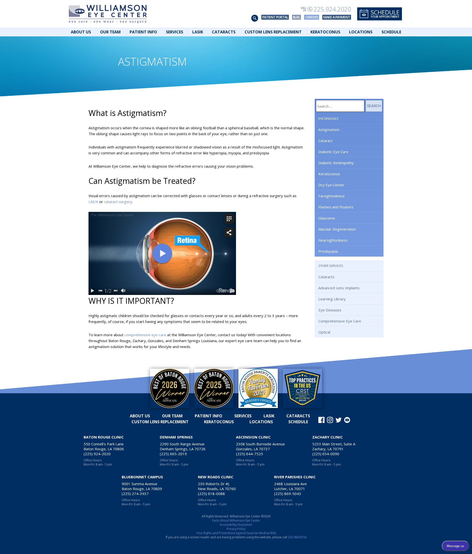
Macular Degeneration (337, 229)
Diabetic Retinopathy (336, 162)
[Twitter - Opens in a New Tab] (338, 420)
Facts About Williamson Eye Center (236, 520)
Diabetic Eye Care (333, 151)
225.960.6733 (297, 537)
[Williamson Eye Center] (108, 14)
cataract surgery (118, 201)
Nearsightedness (333, 240)
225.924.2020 (332, 9)
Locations (360, 32)
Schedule (391, 32)
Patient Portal (275, 17)
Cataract (325, 140)
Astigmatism (328, 129)
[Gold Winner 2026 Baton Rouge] (170, 388)
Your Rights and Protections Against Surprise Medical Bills (236, 533)
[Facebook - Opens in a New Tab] (321, 420)
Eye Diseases (328, 118)
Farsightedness (331, 195)
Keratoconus (325, 32)
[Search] (254, 18)
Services (174, 32)
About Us (81, 32)
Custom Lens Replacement (273, 32)
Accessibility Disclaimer (236, 525)
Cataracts (224, 32)
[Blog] (296, 17)
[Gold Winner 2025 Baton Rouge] (214, 388)
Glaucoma (326, 218)
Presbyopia (328, 251)
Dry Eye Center (331, 184)
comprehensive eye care (145, 334)
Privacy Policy (236, 529)
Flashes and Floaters (335, 206)
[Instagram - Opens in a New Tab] (330, 420)
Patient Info (143, 32)
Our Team (110, 32)
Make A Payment (336, 17)
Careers (311, 17)
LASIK (197, 32)
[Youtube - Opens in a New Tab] (347, 420)
